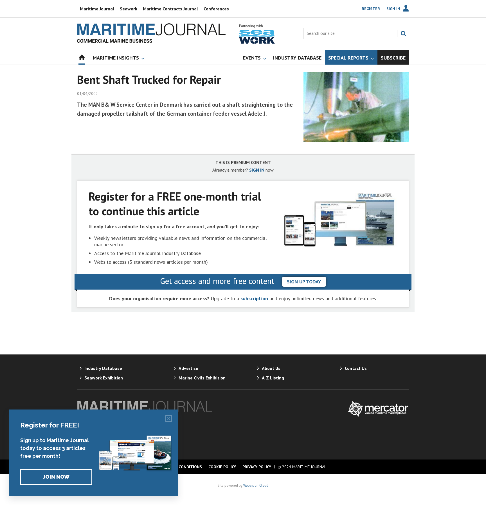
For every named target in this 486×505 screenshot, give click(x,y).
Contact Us (356, 368)
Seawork (128, 9)
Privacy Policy (256, 466)
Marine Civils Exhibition (202, 378)
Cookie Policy (222, 466)
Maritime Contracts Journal (170, 9)
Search (403, 33)
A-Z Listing (273, 378)
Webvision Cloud (255, 485)
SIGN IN (256, 170)
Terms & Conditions (181, 466)
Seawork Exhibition (103, 378)
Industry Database (103, 368)
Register (371, 8)
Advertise (188, 368)
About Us (271, 368)
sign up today (304, 281)
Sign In (393, 8)
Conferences (216, 9)
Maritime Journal (97, 9)
